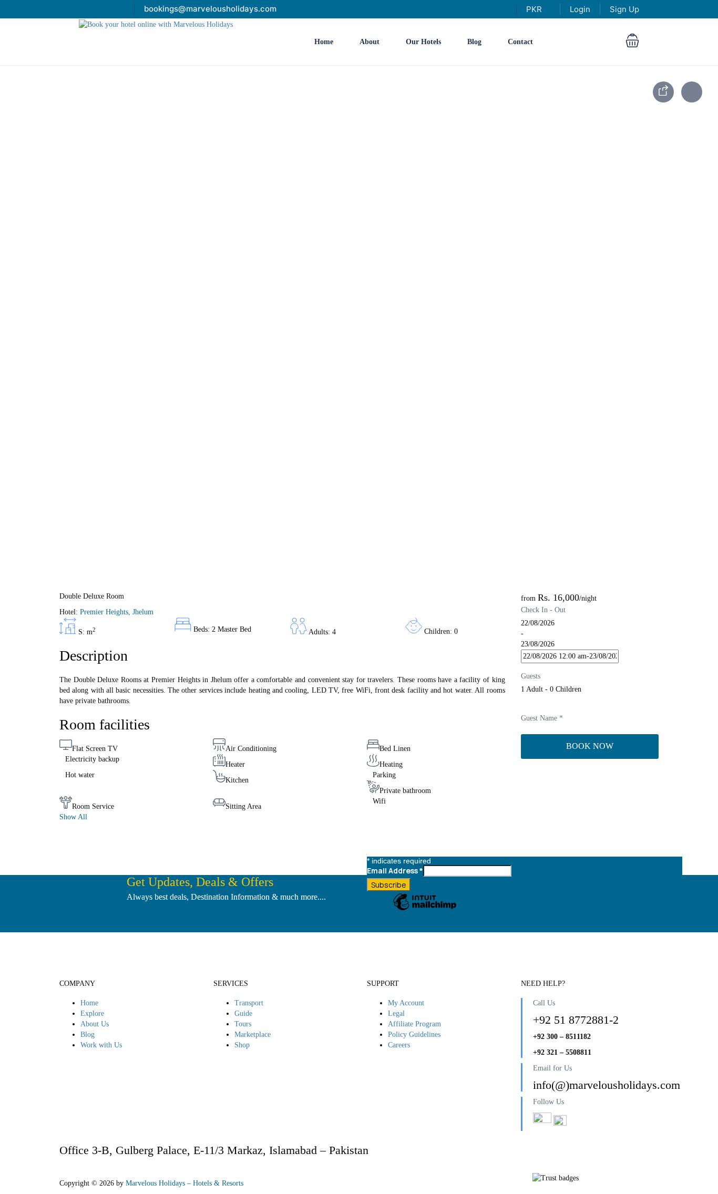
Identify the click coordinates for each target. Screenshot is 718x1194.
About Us (94, 1024)
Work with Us (101, 1045)
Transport (248, 1003)
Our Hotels (423, 42)
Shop (242, 1045)
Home (323, 42)
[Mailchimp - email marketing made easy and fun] (425, 909)
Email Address (395, 871)
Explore (92, 1013)
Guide (243, 1013)
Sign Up (624, 9)
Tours (242, 1024)
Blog (474, 42)
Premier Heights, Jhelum (116, 612)
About (369, 42)
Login (580, 9)
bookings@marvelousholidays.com (210, 9)
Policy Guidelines (414, 1034)
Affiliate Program (414, 1024)
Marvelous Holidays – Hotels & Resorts (184, 1183)
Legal (396, 1013)
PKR (535, 9)
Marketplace (252, 1034)
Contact (520, 42)
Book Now (589, 746)
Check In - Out (543, 610)
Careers (399, 1045)
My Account (406, 1003)
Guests (530, 676)
